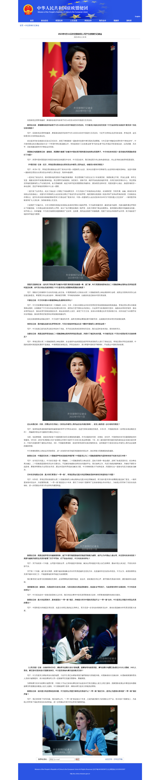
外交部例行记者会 (32, 25)
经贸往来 (59, 21)
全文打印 (108, 759)
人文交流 (73, 21)
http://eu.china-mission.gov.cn (80, 774)
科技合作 (88, 21)
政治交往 (44, 21)
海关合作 (102, 21)
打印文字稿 (118, 759)
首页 (32, 21)
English (137, 16)
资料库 (129, 21)
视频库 (116, 21)
